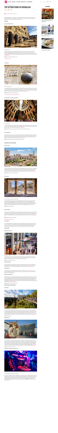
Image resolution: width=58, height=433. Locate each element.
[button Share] (8, 10)
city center (29, 270)
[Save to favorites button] (5, 10)
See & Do (9, 1)
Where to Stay (23, 1)
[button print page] (11, 10)
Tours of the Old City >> (7, 58)
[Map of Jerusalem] (40, 1)
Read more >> (8, 55)
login (47, 1)
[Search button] (45, 1)
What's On (13, 1)
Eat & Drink (18, 1)
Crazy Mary (24, 375)
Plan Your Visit (29, 1)
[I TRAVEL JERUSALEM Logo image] (5, 1)
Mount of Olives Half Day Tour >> (9, 219)
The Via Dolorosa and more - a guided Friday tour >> (12, 94)
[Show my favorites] (42, 1)
